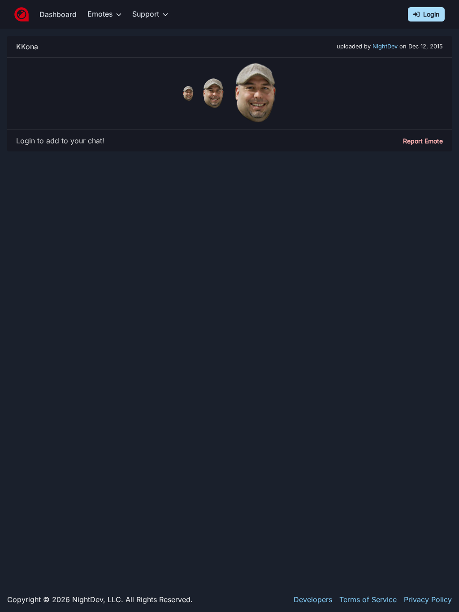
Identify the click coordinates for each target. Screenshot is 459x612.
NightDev (385, 46)
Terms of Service (368, 599)
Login (431, 14)
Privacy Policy (428, 599)
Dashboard (58, 14)
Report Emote (423, 141)
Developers (313, 599)
